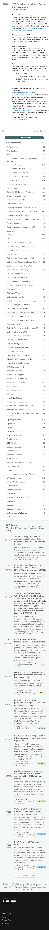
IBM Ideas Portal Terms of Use (30, 886)
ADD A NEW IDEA (25, 138)
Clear (43, 143)
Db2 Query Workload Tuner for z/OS (25, 558)
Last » (33, 876)
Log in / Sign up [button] (40, 131)
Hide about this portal (19, 10)
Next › (25, 876)
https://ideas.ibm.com (25, 30)
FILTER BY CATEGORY (13, 143)
